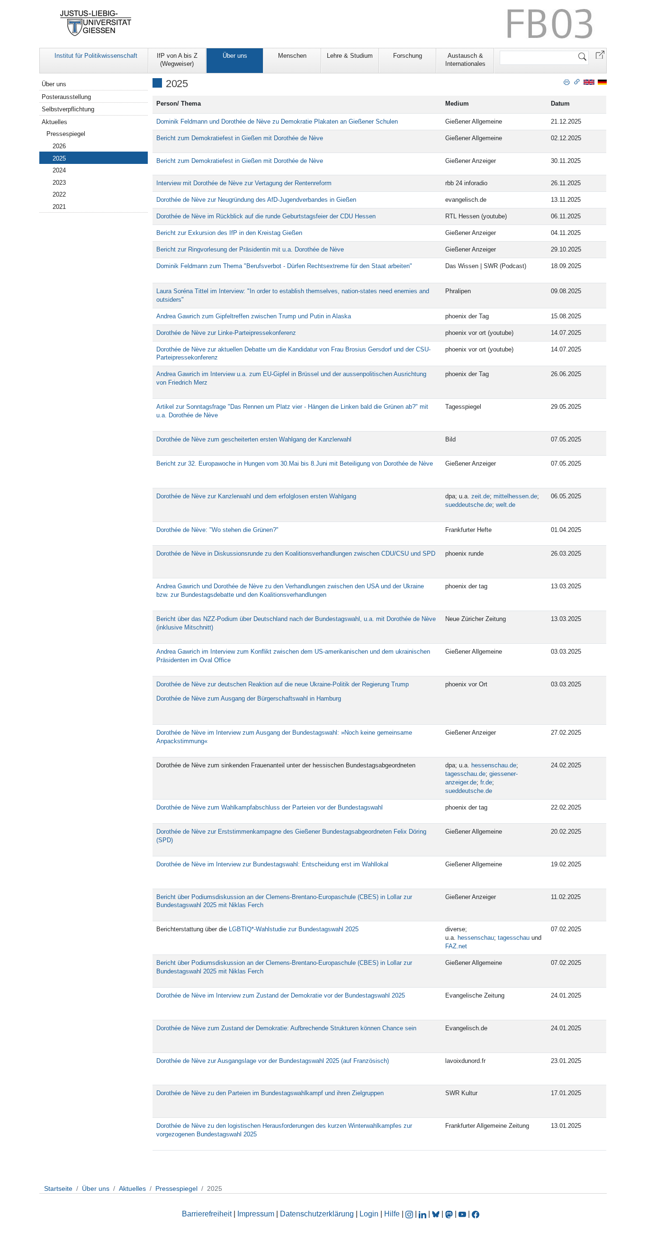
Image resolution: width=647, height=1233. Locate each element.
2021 (59, 206)
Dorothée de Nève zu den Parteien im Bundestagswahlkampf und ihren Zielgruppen (270, 1093)
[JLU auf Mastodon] (450, 1214)
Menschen (292, 55)
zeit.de (480, 496)
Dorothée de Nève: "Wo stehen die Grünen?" (217, 529)
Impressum (255, 1214)
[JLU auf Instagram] (410, 1214)
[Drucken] (567, 81)
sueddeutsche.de (468, 504)
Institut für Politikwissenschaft (95, 55)
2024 (59, 170)
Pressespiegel (65, 133)
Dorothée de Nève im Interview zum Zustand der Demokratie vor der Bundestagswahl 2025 (280, 995)
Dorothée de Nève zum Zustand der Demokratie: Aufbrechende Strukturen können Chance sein (286, 1028)
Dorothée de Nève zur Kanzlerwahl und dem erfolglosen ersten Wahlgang (256, 496)
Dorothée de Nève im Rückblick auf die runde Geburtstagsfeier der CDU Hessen (266, 216)
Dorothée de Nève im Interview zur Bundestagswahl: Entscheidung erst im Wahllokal (272, 864)
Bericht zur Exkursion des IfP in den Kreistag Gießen (229, 232)
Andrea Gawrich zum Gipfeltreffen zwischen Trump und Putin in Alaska (253, 316)
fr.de (486, 782)
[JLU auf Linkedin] (423, 1214)
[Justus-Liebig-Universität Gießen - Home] (96, 23)
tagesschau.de (465, 773)
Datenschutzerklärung (317, 1214)
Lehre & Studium (350, 55)
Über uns (235, 55)
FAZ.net (456, 946)
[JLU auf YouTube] (462, 1214)
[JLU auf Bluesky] (436, 1214)
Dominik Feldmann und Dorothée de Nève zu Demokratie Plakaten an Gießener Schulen (277, 121)
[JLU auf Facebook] (475, 1214)
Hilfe (392, 1214)
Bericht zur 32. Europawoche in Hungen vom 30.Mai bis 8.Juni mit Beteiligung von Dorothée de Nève (294, 463)
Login (369, 1214)
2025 (59, 158)
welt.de (505, 504)
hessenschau (476, 937)
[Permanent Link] (577, 81)
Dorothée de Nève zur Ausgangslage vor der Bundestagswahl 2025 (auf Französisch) (272, 1060)
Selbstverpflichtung (68, 109)
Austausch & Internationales (465, 59)
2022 (59, 194)
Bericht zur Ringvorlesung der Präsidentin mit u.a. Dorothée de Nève (250, 249)
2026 (59, 146)
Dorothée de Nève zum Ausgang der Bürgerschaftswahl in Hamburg (248, 698)
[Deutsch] (602, 81)
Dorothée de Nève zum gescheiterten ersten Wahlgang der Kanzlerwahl (253, 439)
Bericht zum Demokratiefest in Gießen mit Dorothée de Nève (239, 138)
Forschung (407, 55)
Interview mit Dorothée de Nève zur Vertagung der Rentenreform (244, 183)
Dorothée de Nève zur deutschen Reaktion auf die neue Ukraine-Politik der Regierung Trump (282, 684)
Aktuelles (54, 122)
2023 (59, 182)
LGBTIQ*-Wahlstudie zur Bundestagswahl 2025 (294, 929)
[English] (589, 81)
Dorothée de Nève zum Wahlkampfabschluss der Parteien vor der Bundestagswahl (269, 807)
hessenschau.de (493, 765)
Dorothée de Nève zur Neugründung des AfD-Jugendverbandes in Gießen (257, 199)
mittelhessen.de (515, 496)
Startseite (58, 1188)
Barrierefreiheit (207, 1214)
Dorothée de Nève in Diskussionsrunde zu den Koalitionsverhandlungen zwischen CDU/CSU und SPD (295, 553)
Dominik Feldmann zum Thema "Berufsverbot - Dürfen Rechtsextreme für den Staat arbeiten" (284, 266)
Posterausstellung (66, 96)
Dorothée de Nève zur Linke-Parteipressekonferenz (226, 332)
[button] (600, 54)
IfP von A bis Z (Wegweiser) (177, 59)
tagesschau (514, 937)
